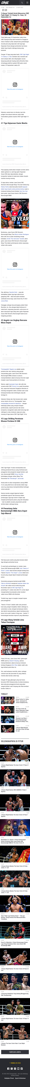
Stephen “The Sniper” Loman (14, 573)
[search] (22, 2)
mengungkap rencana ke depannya (11, 403)
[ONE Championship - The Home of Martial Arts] (5, 3)
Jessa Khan (4, 301)
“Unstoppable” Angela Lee (8, 369)
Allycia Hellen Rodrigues (22, 234)
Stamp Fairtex (5, 187)
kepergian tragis (13, 384)
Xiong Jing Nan (18, 474)
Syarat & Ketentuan (20, 1078)
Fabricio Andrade (6, 583)
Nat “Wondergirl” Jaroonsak (16, 478)
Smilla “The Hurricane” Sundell (15, 239)
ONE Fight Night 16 (17, 588)
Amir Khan (15, 665)
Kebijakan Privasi (9, 1078)
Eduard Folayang (14, 661)
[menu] (27, 2)
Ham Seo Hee (24, 191)
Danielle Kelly (13, 292)
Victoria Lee (15, 386)
